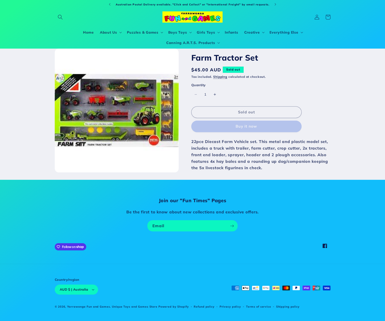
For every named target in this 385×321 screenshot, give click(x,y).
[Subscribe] (232, 225)
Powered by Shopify (173, 306)
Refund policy (204, 306)
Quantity (198, 85)
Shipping (220, 77)
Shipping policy (288, 306)
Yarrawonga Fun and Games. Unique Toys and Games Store (112, 306)
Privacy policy (230, 306)
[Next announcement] (275, 4)
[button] (60, 17)
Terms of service (258, 306)
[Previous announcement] (109, 4)
